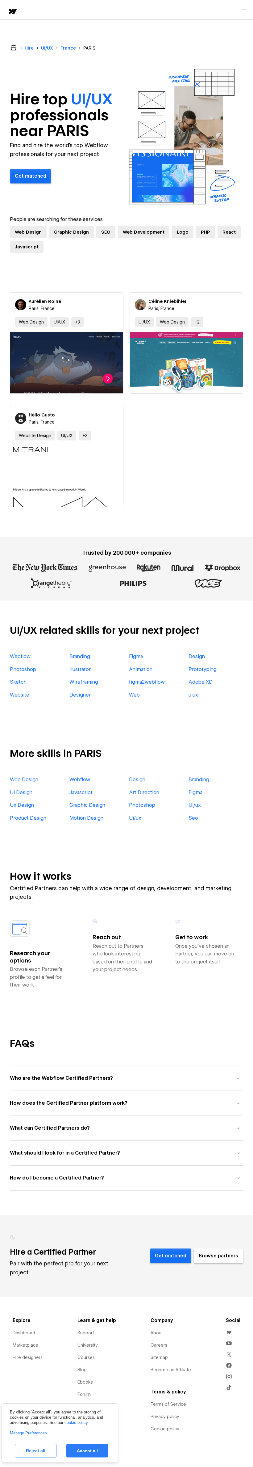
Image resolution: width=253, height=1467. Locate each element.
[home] (12, 11)
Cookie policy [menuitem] (165, 1428)
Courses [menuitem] (86, 1357)
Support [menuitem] (85, 1332)
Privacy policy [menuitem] (165, 1416)
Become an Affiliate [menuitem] (171, 1369)
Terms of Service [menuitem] (168, 1404)
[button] (77, 322)
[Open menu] (244, 10)
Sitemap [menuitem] (159, 1357)
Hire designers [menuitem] (28, 1357)
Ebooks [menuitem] (85, 1382)
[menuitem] (229, 1332)
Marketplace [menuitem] (25, 1345)
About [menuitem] (157, 1332)
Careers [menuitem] (159, 1345)
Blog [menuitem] (82, 1369)
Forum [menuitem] (84, 1394)
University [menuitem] (87, 1345)
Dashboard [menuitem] (24, 1332)
